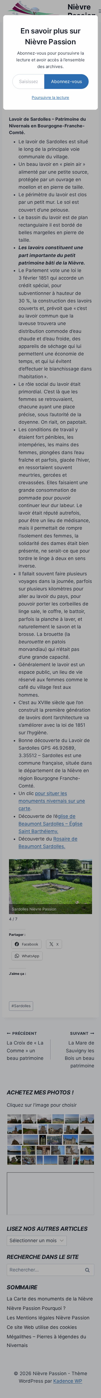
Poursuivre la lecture (50, 97)
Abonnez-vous (66, 81)
